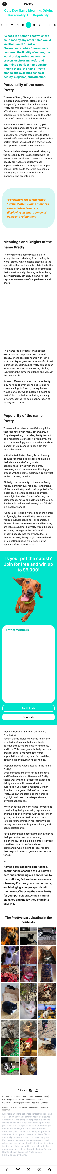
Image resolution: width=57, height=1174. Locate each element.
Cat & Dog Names (9, 1099)
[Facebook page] (31, 1090)
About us (35, 1103)
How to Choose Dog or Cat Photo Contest (22, 1152)
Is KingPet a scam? (22, 1103)
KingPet (5, 1096)
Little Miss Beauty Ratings (14, 1155)
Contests (28, 717)
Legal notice (7, 1103)
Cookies (40, 1099)
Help (46, 1096)
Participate (28, 708)
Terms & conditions (27, 1099)
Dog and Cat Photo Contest (22, 1096)
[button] (4, 4)
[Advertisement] (28, 317)
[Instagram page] (36, 1090)
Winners (38, 1096)
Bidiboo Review (43, 1149)
